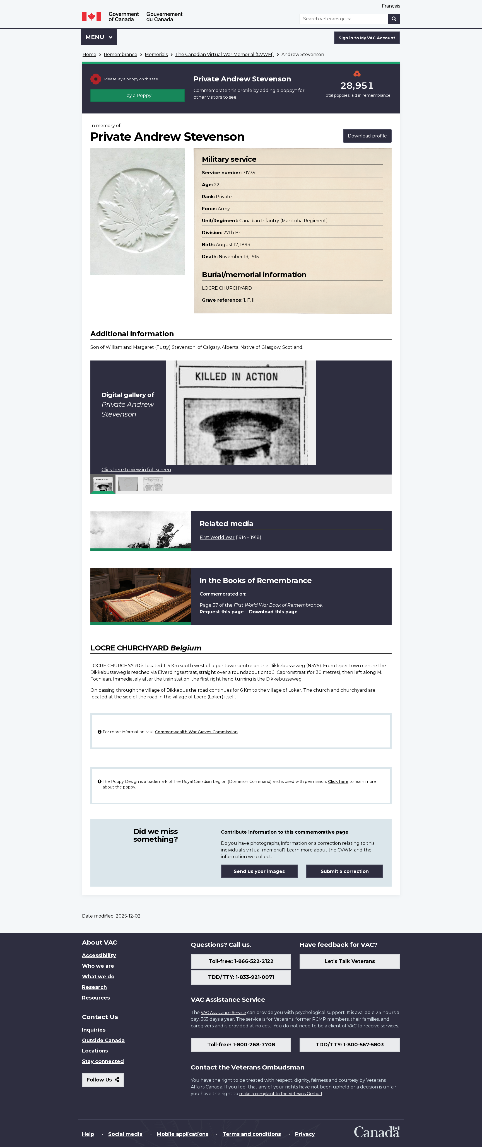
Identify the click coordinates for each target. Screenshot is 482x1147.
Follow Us (105, 1081)
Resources (96, 998)
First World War (217, 537)
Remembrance (120, 54)
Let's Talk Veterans (350, 961)
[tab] (102, 484)
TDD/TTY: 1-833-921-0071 (241, 977)
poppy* (288, 90)
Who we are (98, 966)
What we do (98, 977)
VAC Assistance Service (223, 1012)
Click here (338, 781)
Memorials (156, 54)
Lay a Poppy (137, 95)
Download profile (367, 136)
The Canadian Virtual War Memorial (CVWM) (224, 54)
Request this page (222, 611)
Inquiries (93, 1030)
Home (89, 54)
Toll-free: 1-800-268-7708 (241, 1045)
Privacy (305, 1134)
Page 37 (209, 605)
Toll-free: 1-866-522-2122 (241, 961)
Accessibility (99, 955)
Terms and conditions (252, 1134)
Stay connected (103, 1061)
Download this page (273, 611)
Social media (125, 1134)
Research (94, 987)
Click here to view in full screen (136, 469)
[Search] (394, 19)
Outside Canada (103, 1040)
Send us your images (259, 871)
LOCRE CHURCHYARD (227, 288)
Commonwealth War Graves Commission (196, 731)
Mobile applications (182, 1134)
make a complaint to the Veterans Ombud (280, 1093)
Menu (95, 37)
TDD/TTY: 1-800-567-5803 (350, 1045)
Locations (95, 1051)
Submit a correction (345, 871)
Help (88, 1134)
